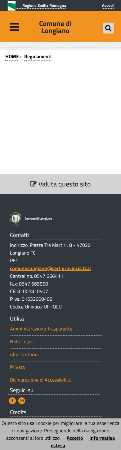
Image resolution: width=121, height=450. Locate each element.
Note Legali (22, 341)
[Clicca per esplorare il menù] (14, 26)
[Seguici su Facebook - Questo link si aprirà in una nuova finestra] (12, 400)
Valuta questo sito (64, 184)
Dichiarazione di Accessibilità (40, 380)
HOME (12, 56)
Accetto (75, 438)
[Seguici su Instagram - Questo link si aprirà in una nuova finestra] (21, 400)
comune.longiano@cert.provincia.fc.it (50, 268)
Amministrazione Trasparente (41, 329)
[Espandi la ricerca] (108, 28)
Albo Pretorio (24, 354)
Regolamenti (38, 56)
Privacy (17, 367)
